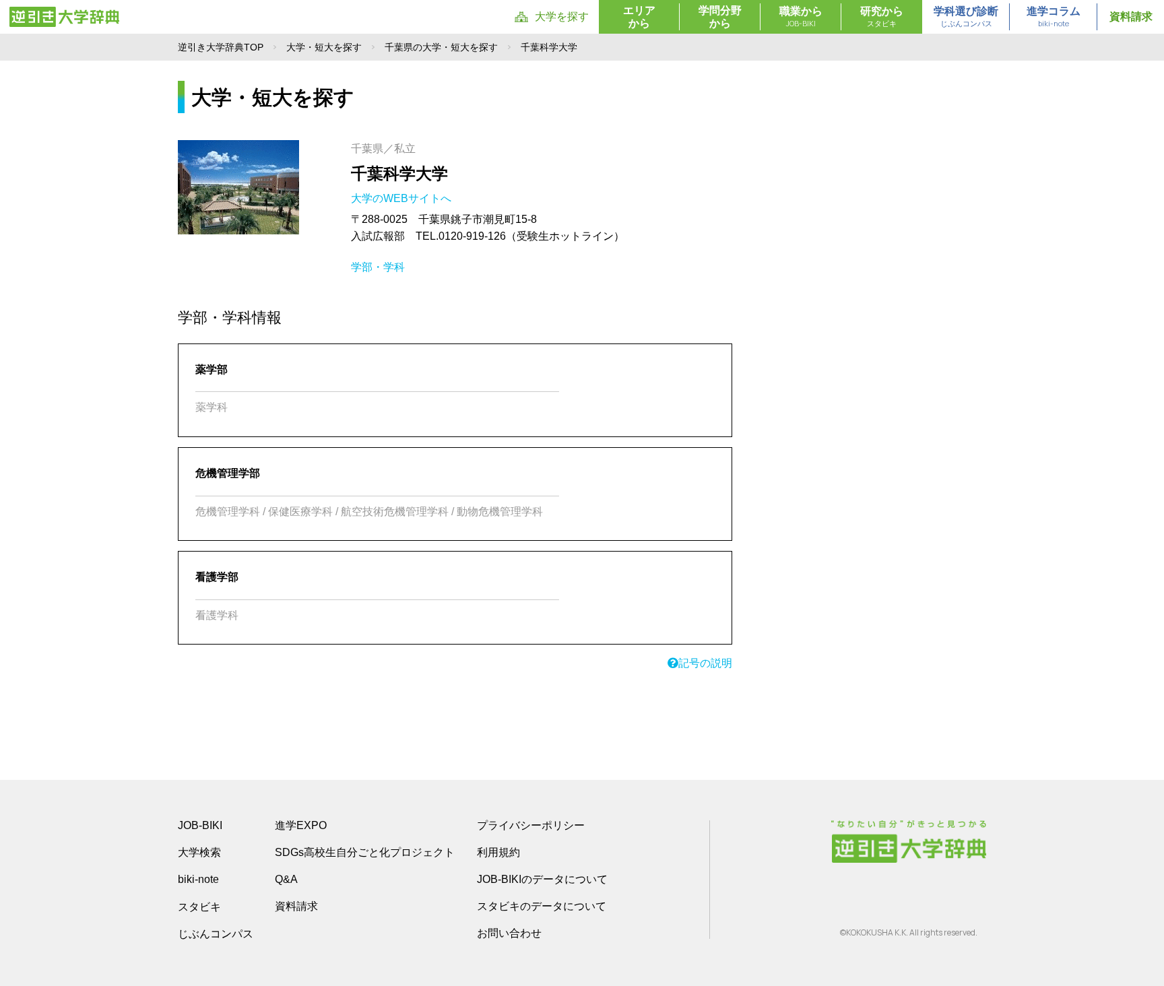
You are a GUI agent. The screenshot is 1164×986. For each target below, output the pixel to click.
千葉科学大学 (399, 173)
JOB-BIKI (200, 825)
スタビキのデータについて (541, 906)
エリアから (639, 17)
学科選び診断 (966, 16)
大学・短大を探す (324, 47)
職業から (800, 16)
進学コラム (1053, 16)
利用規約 (498, 852)
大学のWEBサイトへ (402, 198)
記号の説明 (705, 663)
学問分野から (720, 17)
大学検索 (199, 852)
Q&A (286, 879)
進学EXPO (301, 825)
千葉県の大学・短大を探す (441, 47)
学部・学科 (378, 267)
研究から (881, 16)
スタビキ (199, 906)
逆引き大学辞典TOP (220, 47)
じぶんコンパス (215, 933)
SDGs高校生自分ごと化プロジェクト (365, 852)
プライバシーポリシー (531, 825)
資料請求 (1131, 16)
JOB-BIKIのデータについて (542, 879)
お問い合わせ (509, 933)
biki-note (198, 879)
